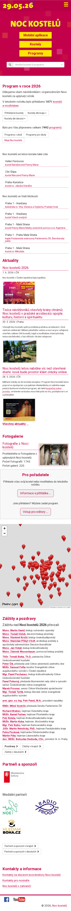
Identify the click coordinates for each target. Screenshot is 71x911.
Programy (35, 53)
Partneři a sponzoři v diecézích (20, 851)
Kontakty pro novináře (15, 880)
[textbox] (37, 64)
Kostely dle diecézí (14, 118)
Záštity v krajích (30, 746)
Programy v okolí (13, 134)
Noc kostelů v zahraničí (16, 886)
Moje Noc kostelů (13, 140)
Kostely (35, 44)
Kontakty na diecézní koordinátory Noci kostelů (31, 874)
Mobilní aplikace (35, 35)
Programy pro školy (36, 134)
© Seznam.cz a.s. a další (63, 607)
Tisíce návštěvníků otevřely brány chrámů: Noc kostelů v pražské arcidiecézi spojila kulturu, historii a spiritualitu (32, 313)
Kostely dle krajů (36, 113)
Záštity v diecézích (14, 752)
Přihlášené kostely (14, 113)
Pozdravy (10, 746)
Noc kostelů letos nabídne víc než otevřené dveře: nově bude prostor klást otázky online (34, 370)
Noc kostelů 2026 (15, 268)
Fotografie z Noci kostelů (15, 445)
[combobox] (38, 64)
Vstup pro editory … (35, 511)
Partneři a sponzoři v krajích (19, 846)
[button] (33, 566)
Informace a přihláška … (35, 493)
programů (55, 127)
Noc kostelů (59, 905)
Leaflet (53, 607)
